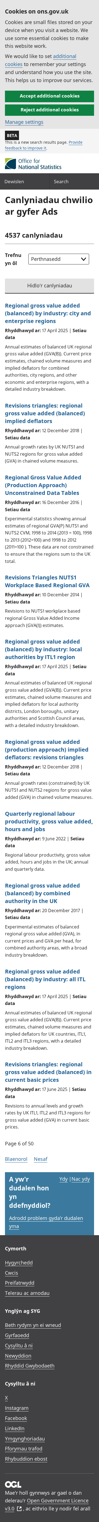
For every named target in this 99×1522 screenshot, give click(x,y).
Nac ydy (81, 1178)
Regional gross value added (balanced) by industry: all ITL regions (45, 979)
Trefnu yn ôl (13, 259)
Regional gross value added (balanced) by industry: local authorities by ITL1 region (43, 649)
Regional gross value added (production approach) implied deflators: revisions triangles (47, 749)
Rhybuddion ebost (26, 1458)
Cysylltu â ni (19, 1345)
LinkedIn (14, 1428)
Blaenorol (16, 1159)
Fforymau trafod (23, 1448)
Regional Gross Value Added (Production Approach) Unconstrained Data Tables (43, 485)
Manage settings (24, 122)
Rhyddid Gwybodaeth (29, 1365)
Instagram (17, 1408)
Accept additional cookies (49, 96)
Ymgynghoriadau (25, 1438)
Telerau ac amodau (27, 1293)
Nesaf (40, 1159)
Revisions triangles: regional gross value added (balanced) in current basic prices (48, 1072)
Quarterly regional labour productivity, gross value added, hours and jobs (49, 821)
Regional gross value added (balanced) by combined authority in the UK (42, 893)
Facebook (16, 1418)
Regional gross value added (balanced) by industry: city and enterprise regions (48, 313)
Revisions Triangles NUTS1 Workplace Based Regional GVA (47, 581)
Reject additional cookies (50, 109)
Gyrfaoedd (17, 1335)
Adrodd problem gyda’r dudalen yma (46, 1222)
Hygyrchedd (19, 1262)
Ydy (63, 1178)
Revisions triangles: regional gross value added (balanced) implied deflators (45, 413)
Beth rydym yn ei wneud (33, 1325)
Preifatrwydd (19, 1282)
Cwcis (11, 1272)
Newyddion (18, 1355)
